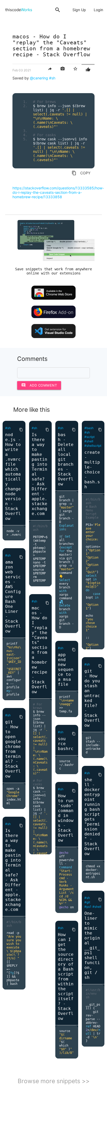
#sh (52, 78)
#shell (88, 441)
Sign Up (79, 10)
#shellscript (92, 446)
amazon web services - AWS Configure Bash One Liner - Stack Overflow (13, 597)
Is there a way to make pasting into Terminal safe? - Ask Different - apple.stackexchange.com (13, 870)
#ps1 (87, 907)
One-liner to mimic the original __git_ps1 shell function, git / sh (92, 945)
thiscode (18, 9)
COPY (81, 173)
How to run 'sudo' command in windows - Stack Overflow (65, 818)
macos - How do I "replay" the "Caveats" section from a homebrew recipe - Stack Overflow (39, 650)
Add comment (39, 385)
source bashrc (65, 743)
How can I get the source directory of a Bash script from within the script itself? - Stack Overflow (65, 976)
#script (89, 437)
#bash (88, 428)
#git (87, 902)
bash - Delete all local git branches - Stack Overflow (65, 459)
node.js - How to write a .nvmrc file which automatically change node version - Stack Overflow (13, 476)
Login (98, 10)
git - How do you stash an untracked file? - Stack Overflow (92, 698)
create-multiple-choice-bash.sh (92, 469)
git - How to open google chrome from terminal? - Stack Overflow (13, 749)
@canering (39, 78)
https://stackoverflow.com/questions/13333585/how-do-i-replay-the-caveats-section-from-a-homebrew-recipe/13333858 (58, 192)
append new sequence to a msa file (65, 669)
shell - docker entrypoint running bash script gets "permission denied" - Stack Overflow (92, 816)
